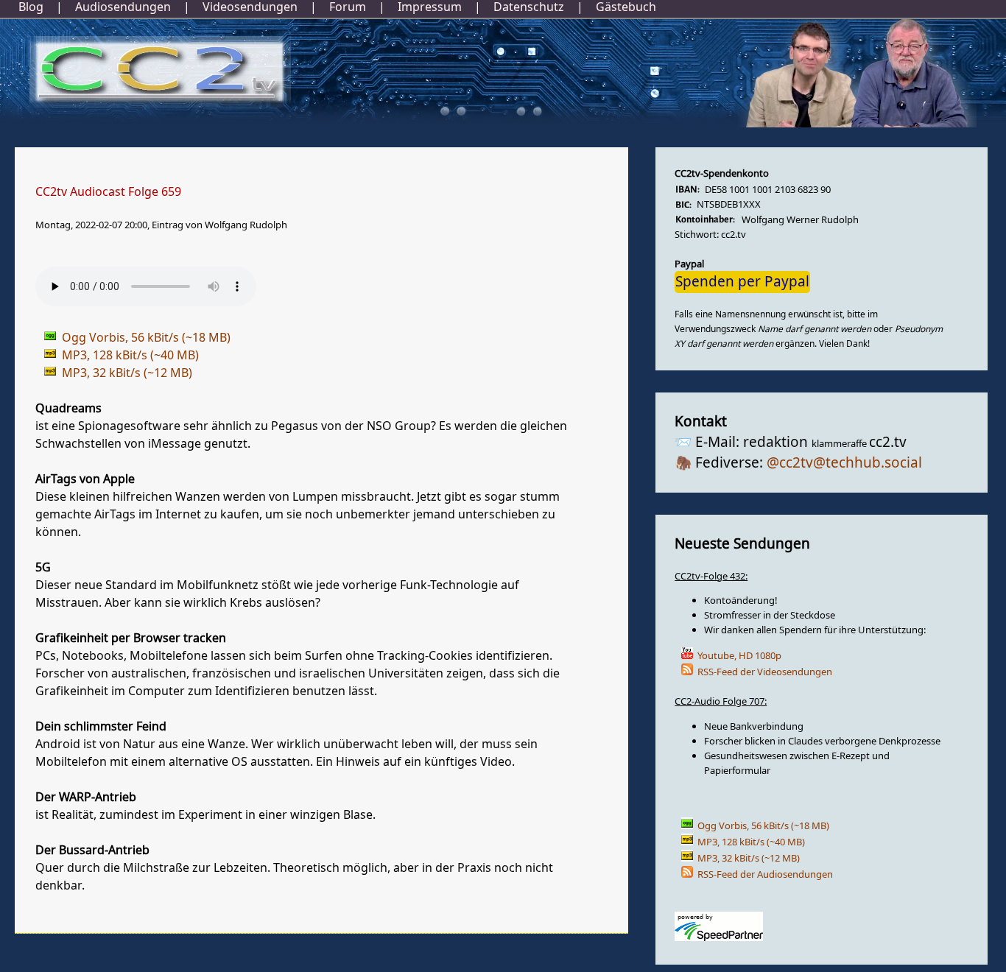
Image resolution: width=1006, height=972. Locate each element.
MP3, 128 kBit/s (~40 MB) (751, 842)
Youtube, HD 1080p (739, 656)
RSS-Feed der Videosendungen (764, 672)
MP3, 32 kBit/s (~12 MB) (748, 858)
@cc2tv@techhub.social (844, 463)
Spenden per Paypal (742, 282)
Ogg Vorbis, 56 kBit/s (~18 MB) (763, 826)
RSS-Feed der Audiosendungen (765, 874)
